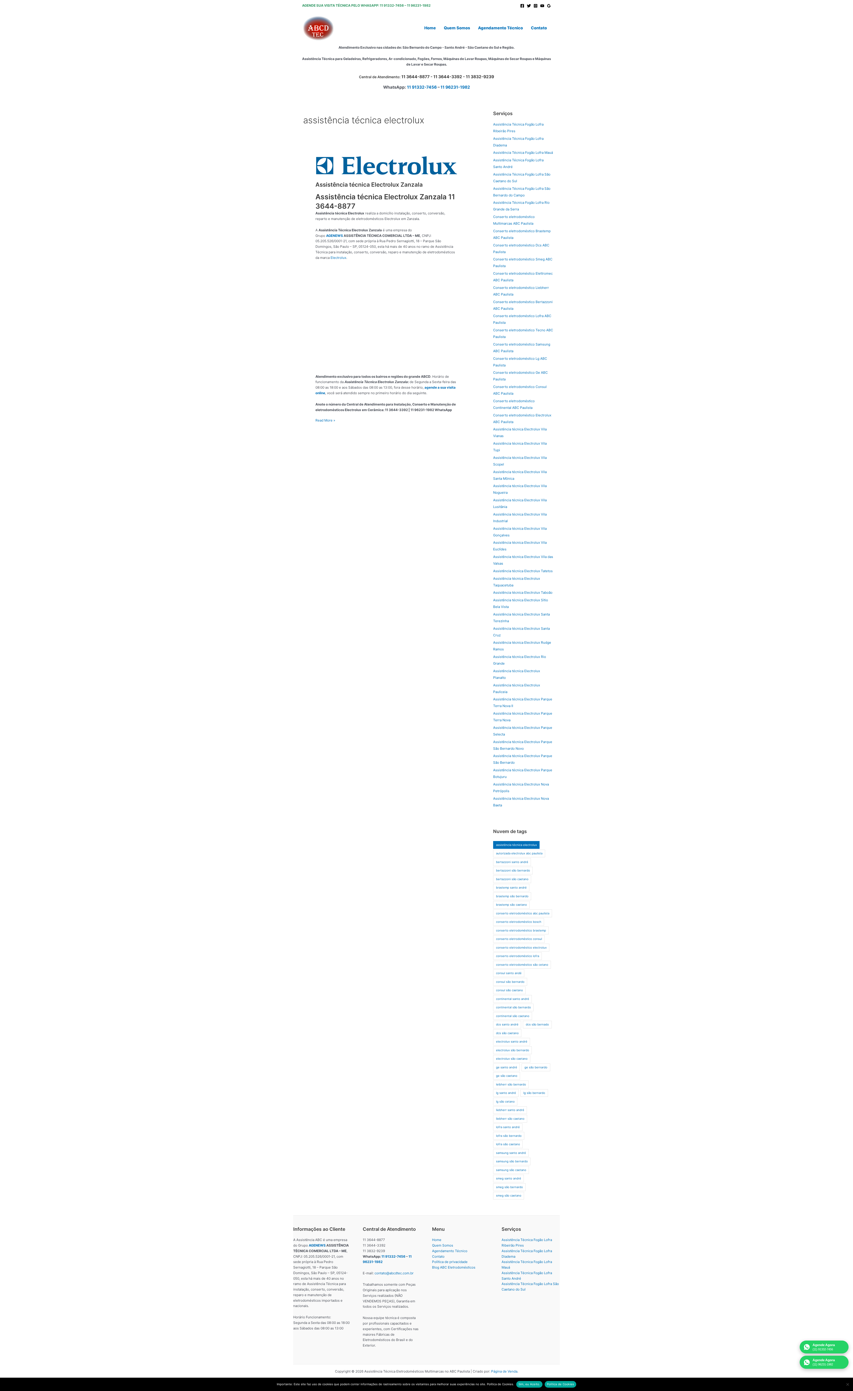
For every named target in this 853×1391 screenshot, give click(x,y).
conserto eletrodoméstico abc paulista (522, 913)
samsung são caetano (511, 1170)
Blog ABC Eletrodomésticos (453, 1267)
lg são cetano (505, 1101)
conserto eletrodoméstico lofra (517, 956)
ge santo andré (506, 1067)
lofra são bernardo (509, 1135)
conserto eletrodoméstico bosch (518, 921)
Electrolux (338, 258)
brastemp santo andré (511, 887)
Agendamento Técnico (449, 1251)
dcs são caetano (507, 1033)
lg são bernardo (534, 1093)
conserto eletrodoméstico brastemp (521, 930)
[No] (847, 1384)
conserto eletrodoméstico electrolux (521, 947)
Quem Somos (442, 1245)
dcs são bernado (537, 1024)
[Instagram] (536, 6)
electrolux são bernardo (512, 1050)
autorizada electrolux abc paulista (519, 853)
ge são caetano (506, 1075)
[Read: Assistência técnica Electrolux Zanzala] (386, 165)
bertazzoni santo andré (512, 862)
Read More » (325, 420)
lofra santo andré (508, 1127)
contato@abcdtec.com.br (394, 1273)
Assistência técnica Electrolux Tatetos (523, 571)
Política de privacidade (450, 1262)
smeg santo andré (508, 1178)
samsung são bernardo (512, 1161)
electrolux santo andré (511, 1041)
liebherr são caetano (510, 1118)
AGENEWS (334, 236)
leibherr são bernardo (511, 1084)
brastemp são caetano (511, 904)
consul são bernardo (510, 981)
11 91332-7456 (392, 5)
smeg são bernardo (509, 1187)
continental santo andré (512, 999)
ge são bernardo (535, 1067)
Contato (438, 1256)
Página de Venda (504, 1371)
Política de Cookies (560, 1384)
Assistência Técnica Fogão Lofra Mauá (523, 152)
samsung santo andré (511, 1153)
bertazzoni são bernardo (513, 870)
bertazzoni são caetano (512, 879)
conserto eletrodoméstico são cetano (522, 964)
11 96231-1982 (418, 5)
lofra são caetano (508, 1144)
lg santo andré (506, 1093)
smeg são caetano (508, 1195)
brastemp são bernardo (512, 896)
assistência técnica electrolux (516, 845)
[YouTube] (542, 6)
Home (436, 1240)
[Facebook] (522, 6)
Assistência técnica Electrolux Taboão (522, 592)
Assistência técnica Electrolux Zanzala (369, 184)
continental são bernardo (513, 1007)
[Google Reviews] (549, 6)
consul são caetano (509, 990)
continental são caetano (512, 1016)
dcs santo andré (507, 1024)
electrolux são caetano (512, 1058)
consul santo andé (509, 973)
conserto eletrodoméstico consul (519, 939)
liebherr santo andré (510, 1110)
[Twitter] (529, 6)
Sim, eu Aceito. (529, 1384)
